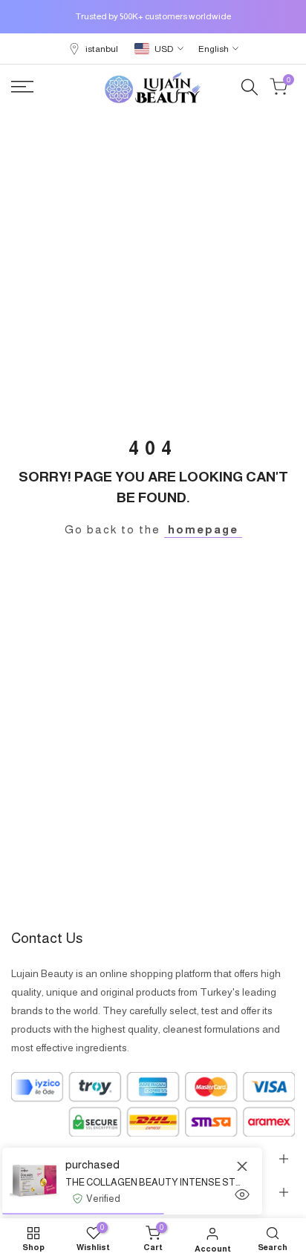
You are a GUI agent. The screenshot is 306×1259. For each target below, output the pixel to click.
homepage (203, 529)
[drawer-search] (249, 87)
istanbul (101, 49)
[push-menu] (22, 87)
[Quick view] (242, 1194)
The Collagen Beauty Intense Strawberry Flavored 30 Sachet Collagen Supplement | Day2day (152, 1182)
